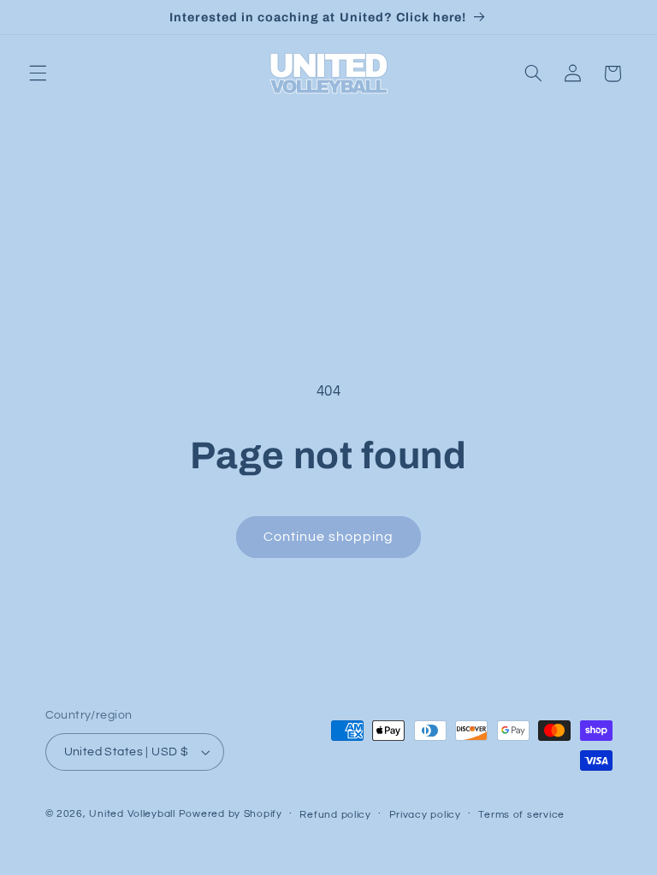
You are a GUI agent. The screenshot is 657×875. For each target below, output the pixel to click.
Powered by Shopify (230, 814)
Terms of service (521, 814)
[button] (37, 73)
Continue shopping (328, 536)
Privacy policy (425, 814)
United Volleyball (132, 814)
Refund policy (335, 814)
